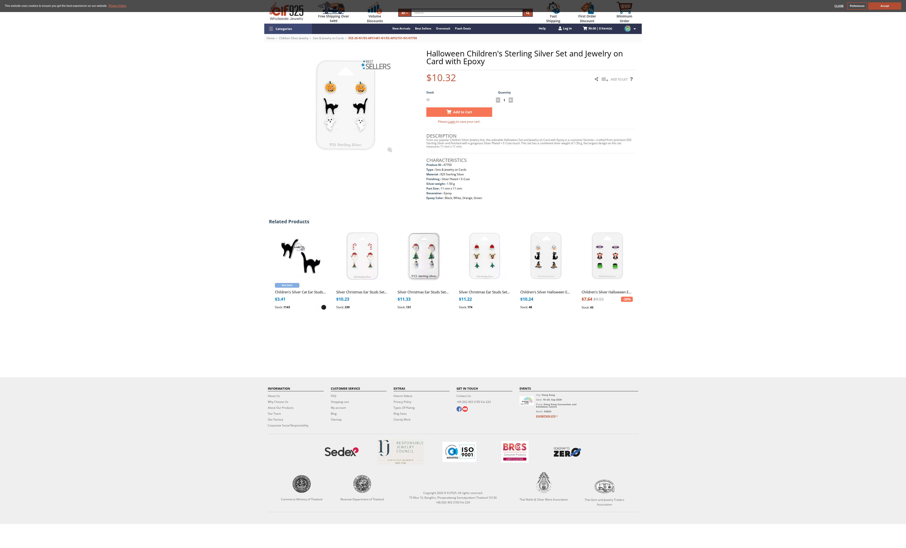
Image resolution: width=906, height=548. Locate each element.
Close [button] (839, 5)
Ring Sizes (400, 414)
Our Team (274, 414)
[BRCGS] (515, 452)
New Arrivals (401, 28)
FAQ (333, 396)
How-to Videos (403, 396)
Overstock (443, 28)
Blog (334, 414)
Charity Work (402, 419)
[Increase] (511, 100)
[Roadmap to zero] (567, 452)
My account (338, 408)
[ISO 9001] (459, 452)
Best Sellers (423, 28)
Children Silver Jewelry (293, 38)
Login (451, 121)
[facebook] (459, 409)
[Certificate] (400, 452)
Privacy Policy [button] (117, 6)
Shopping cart (340, 402)
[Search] (528, 13)
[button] (288, 29)
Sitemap (336, 419)
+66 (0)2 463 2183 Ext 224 (474, 402)
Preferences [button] (857, 5)
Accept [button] (885, 5)
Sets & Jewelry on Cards (328, 38)
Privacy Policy (402, 402)
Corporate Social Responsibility (288, 425)
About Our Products (281, 408)
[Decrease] (498, 100)
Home (271, 38)
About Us (274, 396)
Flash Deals (463, 28)
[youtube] (465, 409)
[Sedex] (341, 451)
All (404, 13)
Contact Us (464, 396)
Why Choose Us (278, 402)
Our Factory (275, 419)
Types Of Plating (404, 408)
